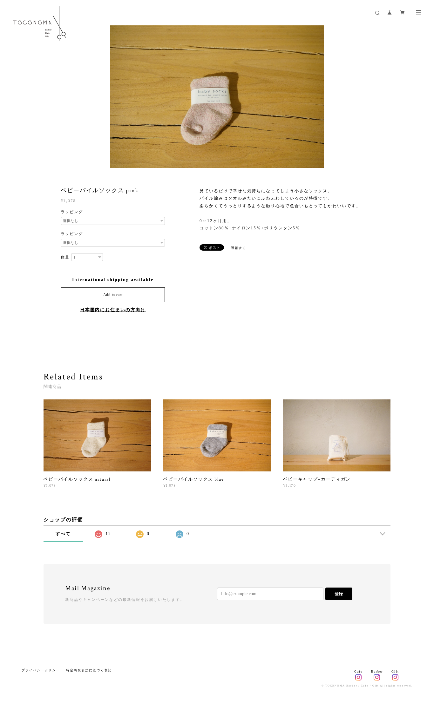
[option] (217, 96)
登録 (339, 593)
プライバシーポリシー (40, 670)
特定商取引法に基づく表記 (89, 670)
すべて (63, 533)
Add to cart (113, 295)
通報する (238, 248)
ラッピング (72, 212)
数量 (65, 257)
